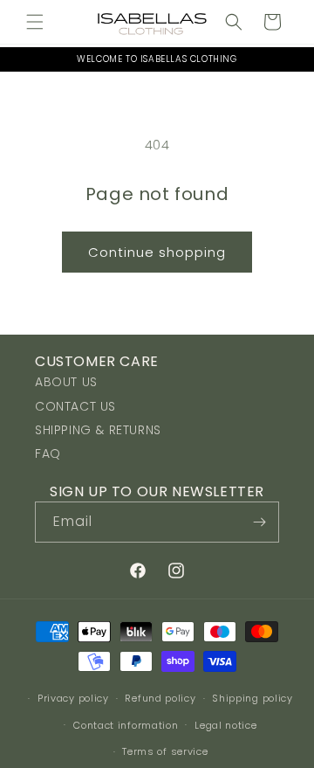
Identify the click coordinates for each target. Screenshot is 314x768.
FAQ (48, 453)
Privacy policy (73, 698)
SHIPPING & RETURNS (98, 430)
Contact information (125, 725)
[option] (157, 59)
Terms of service (165, 751)
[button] (35, 22)
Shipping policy (252, 698)
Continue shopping (157, 252)
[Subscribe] (259, 522)
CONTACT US (75, 406)
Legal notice (225, 725)
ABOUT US (66, 382)
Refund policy (160, 698)
